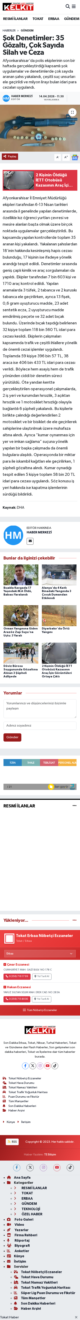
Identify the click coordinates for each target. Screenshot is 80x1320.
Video (19, 1224)
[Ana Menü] (74, 7)
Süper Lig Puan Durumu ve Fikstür (48, 1293)
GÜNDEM (71, 19)
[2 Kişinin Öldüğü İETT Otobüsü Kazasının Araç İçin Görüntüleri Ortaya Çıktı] (59, 653)
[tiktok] (70, 1167)
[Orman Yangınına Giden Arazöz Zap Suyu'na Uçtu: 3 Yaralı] (20, 615)
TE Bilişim (50, 1154)
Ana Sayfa (22, 1177)
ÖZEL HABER (31, 1214)
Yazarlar (21, 1230)
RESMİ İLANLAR (15, 19)
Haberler (9, 30)
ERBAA (53, 19)
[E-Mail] (30, 541)
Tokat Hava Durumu (21, 1082)
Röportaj (21, 1240)
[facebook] (16, 1167)
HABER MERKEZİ (39, 532)
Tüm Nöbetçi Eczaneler (42, 1010)
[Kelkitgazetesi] (18, 7)
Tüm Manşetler (18, 1101)
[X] (32, 1065)
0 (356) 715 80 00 (18, 999)
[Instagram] (40, 1065)
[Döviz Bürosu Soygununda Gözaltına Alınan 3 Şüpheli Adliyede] (20, 653)
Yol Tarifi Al (43, 976)
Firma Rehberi (25, 1235)
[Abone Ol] (74, 157)
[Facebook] (25, 1065)
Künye (11, 1122)
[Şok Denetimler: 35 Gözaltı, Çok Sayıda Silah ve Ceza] (40, 128)
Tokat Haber (9, 1317)
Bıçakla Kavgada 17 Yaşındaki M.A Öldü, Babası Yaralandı (17, 591)
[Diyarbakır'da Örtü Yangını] (59, 615)
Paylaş (12, 156)
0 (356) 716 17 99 (18, 976)
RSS (14, 1141)
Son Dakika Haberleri (22, 1106)
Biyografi (22, 1245)
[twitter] (30, 1167)
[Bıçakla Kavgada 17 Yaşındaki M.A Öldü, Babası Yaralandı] (20, 575)
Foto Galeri (23, 1219)
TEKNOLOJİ (30, 1209)
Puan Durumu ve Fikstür (23, 1096)
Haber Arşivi (16, 1110)
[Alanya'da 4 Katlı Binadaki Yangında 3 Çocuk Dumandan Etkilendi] (59, 575)
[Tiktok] (54, 1065)
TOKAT (37, 19)
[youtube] (57, 1167)
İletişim (26, 1122)
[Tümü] (75, 920)
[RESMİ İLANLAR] (75, 806)
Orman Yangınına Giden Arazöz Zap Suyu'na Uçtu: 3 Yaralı (20, 632)
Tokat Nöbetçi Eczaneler (24, 1078)
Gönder (12, 737)
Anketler (21, 1251)
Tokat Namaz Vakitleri (22, 1087)
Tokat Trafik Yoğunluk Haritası (28, 1092)
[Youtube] (47, 1065)
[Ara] (68, 7)
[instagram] (43, 1167)
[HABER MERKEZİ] (13, 535)
